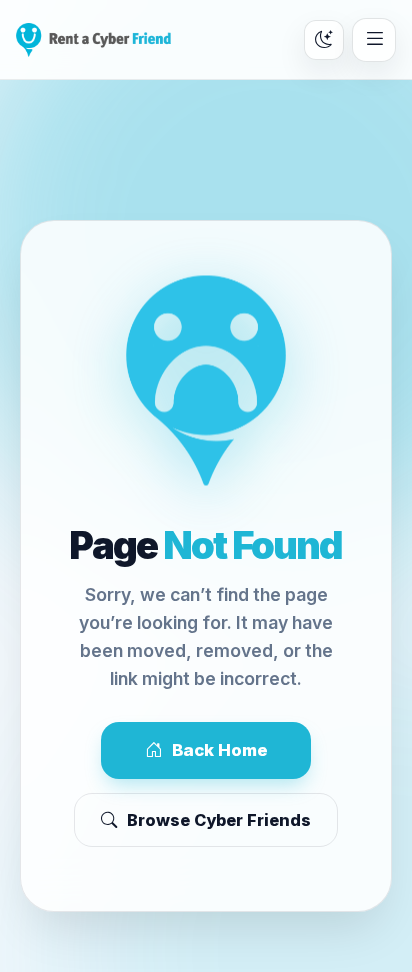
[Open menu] (374, 40)
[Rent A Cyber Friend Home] (93, 40)
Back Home (220, 750)
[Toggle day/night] (324, 40)
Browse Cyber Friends (219, 820)
